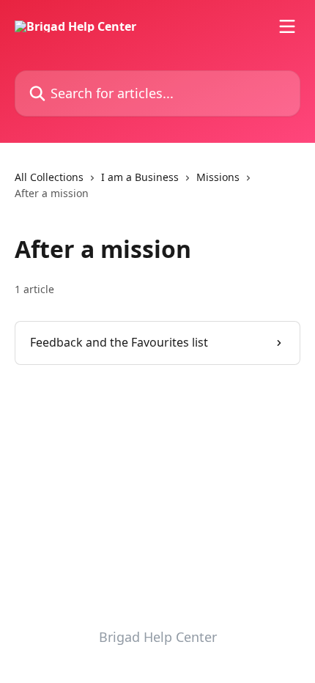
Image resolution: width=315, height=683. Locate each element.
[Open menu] (287, 26)
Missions (218, 177)
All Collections (49, 177)
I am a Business (140, 177)
